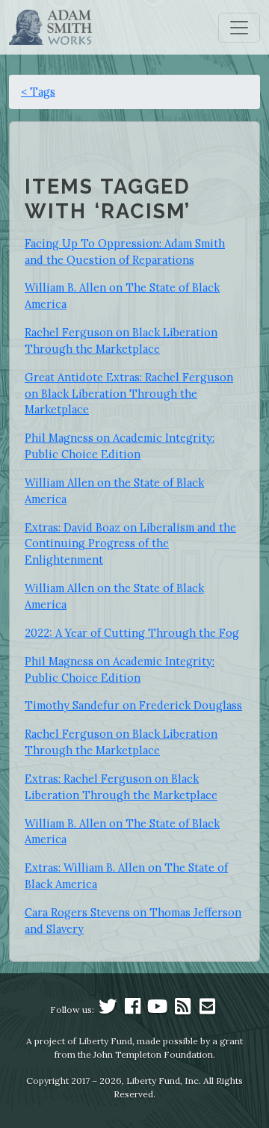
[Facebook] (133, 1009)
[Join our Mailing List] (207, 1009)
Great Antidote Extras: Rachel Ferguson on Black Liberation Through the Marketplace (129, 393)
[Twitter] (107, 1009)
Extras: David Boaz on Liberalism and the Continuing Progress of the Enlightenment (130, 543)
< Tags (38, 91)
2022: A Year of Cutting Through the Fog (132, 633)
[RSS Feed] (182, 1009)
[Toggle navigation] (239, 28)
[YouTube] (157, 1009)
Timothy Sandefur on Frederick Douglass (133, 705)
